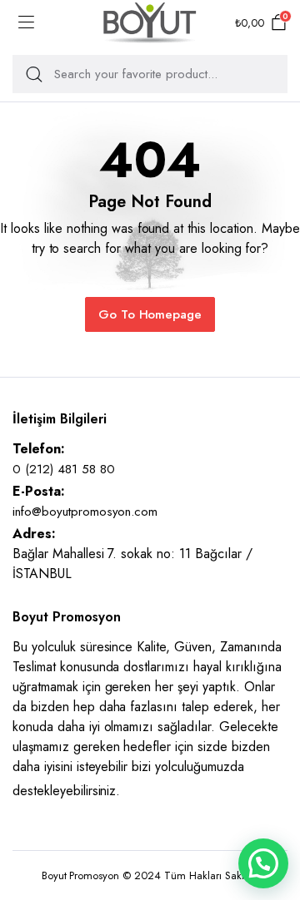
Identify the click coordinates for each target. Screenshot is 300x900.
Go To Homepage (150, 314)
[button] (263, 863)
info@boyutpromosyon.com (85, 511)
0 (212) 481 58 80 (63, 469)
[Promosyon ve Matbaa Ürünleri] (150, 22)
